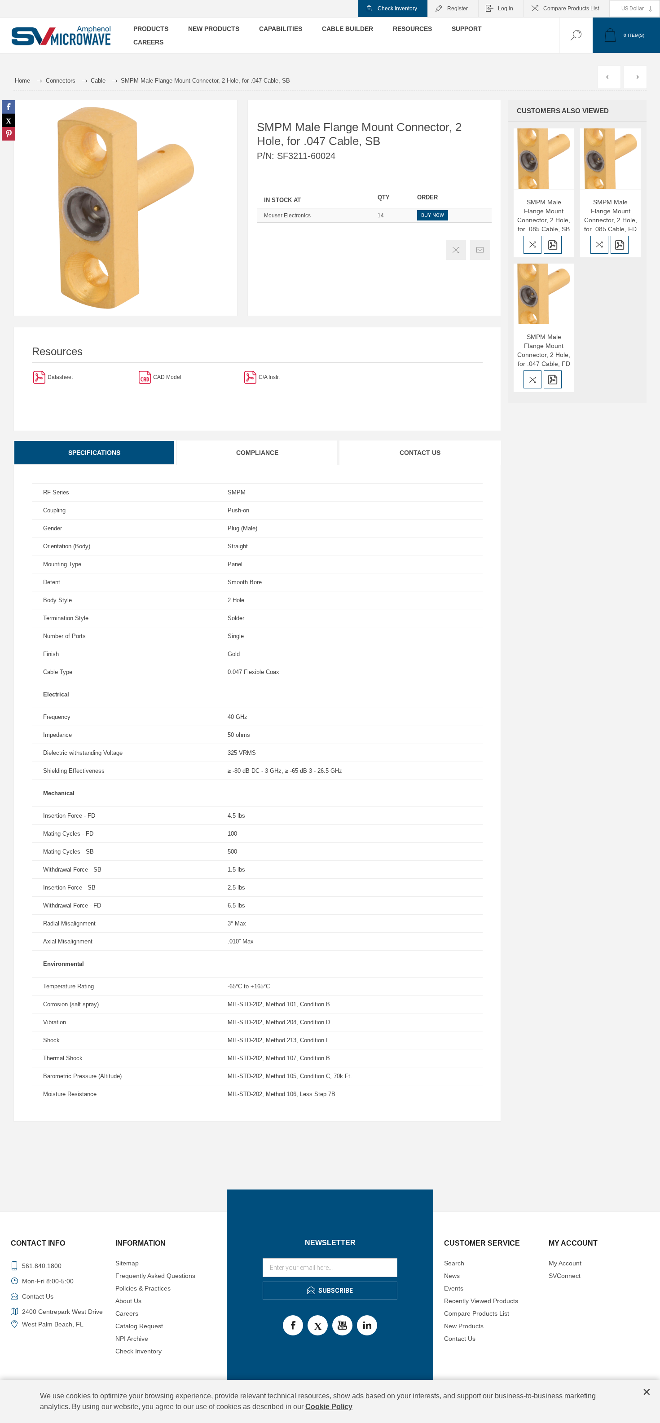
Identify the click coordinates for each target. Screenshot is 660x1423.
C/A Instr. (269, 377)
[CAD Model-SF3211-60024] (145, 377)
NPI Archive (131, 1338)
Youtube (342, 1325)
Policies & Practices (143, 1288)
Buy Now (432, 215)
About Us (128, 1300)
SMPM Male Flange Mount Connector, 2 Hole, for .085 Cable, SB (543, 215)
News (452, 1275)
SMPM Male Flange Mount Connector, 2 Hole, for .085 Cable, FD (610, 215)
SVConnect (565, 1275)
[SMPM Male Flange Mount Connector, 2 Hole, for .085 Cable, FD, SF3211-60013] (610, 158)
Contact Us (420, 452)
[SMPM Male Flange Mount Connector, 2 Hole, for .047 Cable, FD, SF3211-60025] (544, 294)
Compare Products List (571, 8)
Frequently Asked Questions (155, 1275)
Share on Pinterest (8, 134)
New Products (464, 1326)
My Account (565, 1263)
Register (457, 8)
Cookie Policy (328, 1406)
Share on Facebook (8, 107)
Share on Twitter (8, 120)
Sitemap (127, 1263)
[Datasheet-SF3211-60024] (39, 377)
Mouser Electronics (287, 215)
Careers (126, 1313)
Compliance (257, 452)
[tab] (94, 452)
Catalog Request (139, 1326)
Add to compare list (456, 250)
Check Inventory (397, 8)
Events (453, 1288)
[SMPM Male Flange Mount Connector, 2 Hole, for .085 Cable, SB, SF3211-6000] (544, 158)
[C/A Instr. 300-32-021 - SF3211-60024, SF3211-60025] (250, 377)
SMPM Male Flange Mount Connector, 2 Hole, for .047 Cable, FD (543, 350)
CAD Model (167, 377)
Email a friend (480, 250)
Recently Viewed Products (481, 1300)
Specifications (94, 452)
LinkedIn (367, 1325)
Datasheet (60, 377)
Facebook (293, 1325)
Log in (505, 8)
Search (454, 1263)
